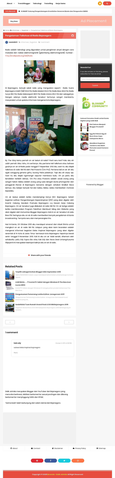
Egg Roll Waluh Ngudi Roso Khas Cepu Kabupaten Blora (98, 136)
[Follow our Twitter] (64, 461)
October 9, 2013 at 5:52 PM (63, 343)
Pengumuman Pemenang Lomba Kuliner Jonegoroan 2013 (39, 294)
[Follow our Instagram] (78, 461)
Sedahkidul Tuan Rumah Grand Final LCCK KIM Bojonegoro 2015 (41, 304)
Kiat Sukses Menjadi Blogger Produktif (97, 125)
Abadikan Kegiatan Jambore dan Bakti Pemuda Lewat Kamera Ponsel (99, 146)
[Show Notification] (100, 3)
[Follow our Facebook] (50, 461)
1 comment (45, 42)
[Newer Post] (10, 322)
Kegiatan (33, 42)
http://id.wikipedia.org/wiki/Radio (19, 56)
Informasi (25, 42)
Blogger (100, 184)
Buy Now (14, 21)
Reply (16, 353)
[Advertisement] (39, 428)
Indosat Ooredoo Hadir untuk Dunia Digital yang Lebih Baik (94, 119)
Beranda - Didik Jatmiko (57, 474)
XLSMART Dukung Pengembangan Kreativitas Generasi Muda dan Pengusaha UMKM (54, 11)
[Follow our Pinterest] (37, 461)
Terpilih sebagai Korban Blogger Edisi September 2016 (38, 272)
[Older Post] (69, 322)
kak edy (17, 343)
